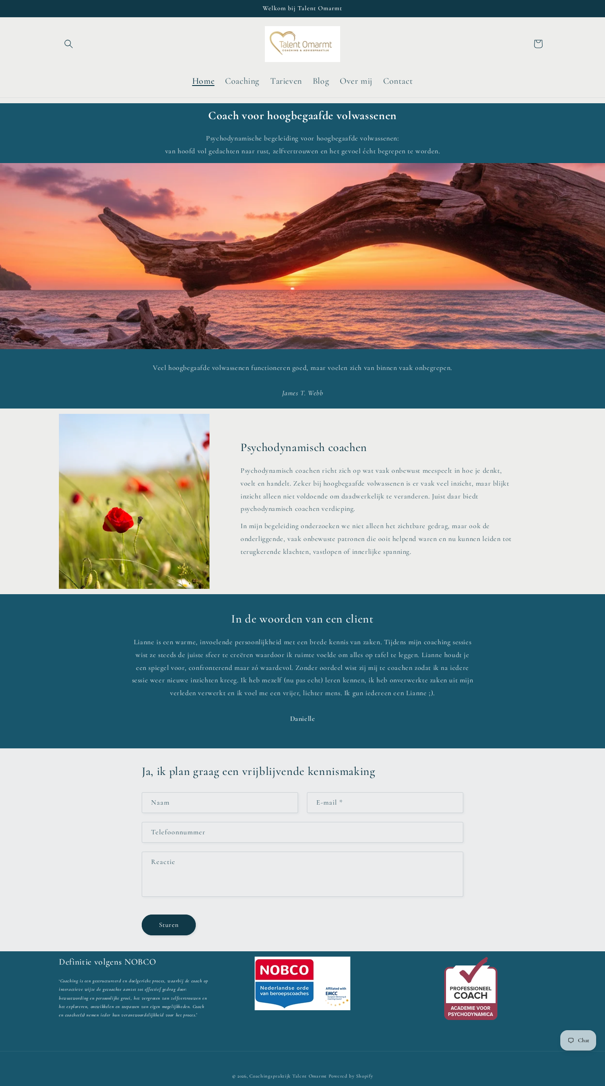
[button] (68, 44)
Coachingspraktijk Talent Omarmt (288, 1076)
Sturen (169, 925)
